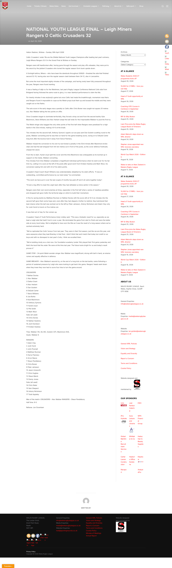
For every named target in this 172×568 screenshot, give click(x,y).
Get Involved (73, 6)
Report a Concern (127, 358)
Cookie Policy (126, 368)
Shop (141, 6)
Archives (124, 52)
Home (29, 6)
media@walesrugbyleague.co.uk (68, 526)
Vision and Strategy (128, 348)
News (63, 6)
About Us (117, 6)
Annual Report (91, 536)
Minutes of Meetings (93, 533)
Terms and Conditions (129, 363)
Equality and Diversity (129, 353)
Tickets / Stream (40, 6)
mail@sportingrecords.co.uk (66, 531)
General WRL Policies (129, 344)
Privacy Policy (30, 551)
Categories (125, 61)
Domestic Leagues (90, 6)
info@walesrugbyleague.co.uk (132, 304)
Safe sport (130, 6)
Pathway (105, 6)
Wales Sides (53, 6)
